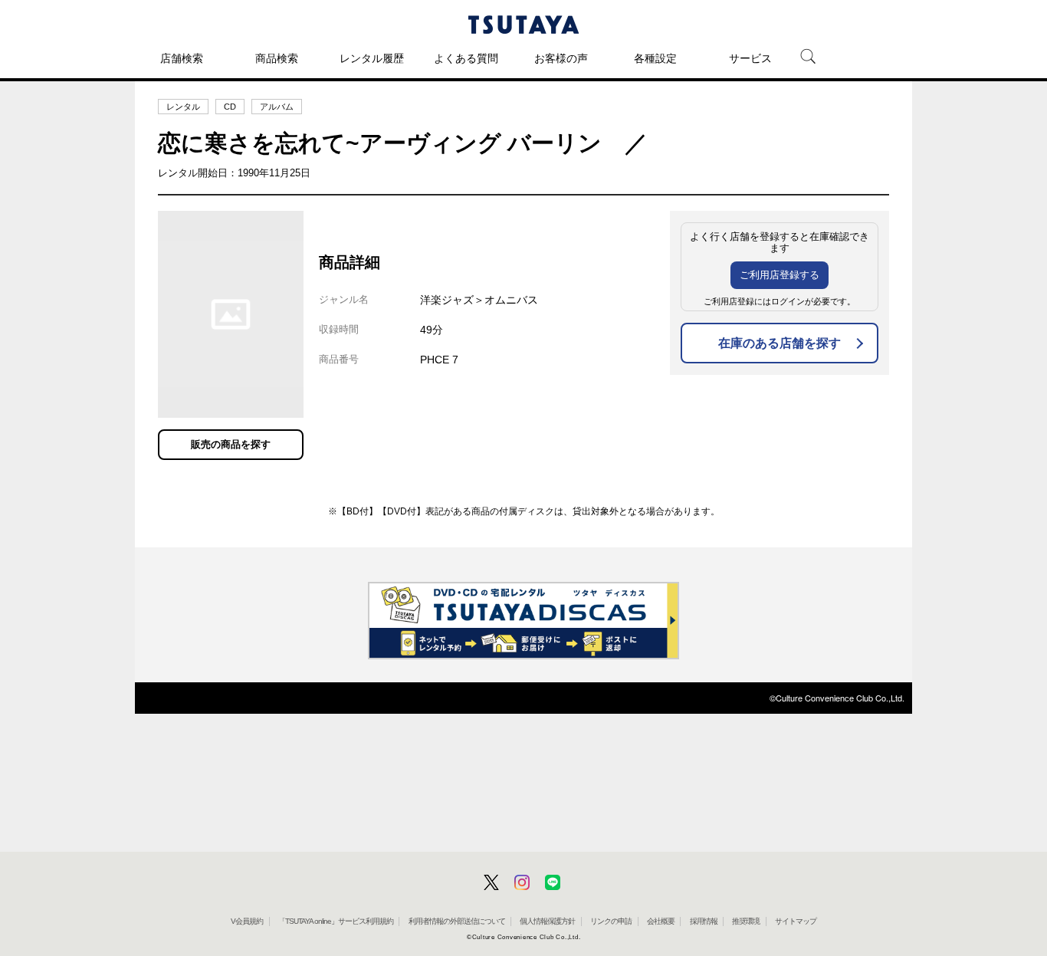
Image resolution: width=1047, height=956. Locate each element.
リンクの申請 (611, 921)
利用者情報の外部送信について (457, 921)
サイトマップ (795, 921)
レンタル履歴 (372, 58)
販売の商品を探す (231, 444)
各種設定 (655, 58)
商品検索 (276, 58)
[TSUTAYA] (523, 24)
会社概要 (660, 921)
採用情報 (703, 921)
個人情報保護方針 (547, 921)
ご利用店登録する (779, 275)
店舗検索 (181, 58)
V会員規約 (247, 921)
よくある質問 (466, 58)
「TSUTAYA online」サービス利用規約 (335, 921)
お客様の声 (561, 58)
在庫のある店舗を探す (779, 343)
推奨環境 (746, 921)
